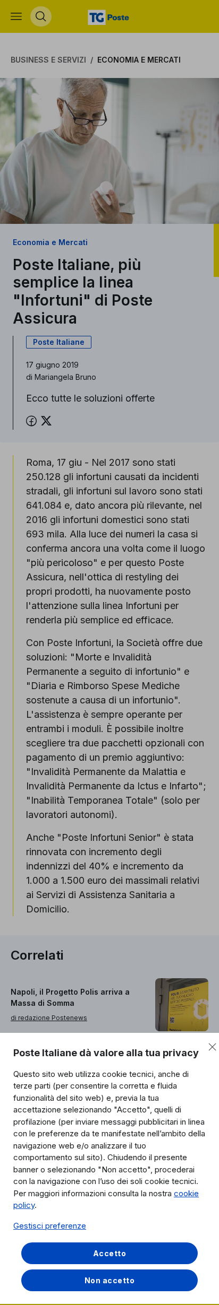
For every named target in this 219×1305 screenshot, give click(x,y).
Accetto (110, 1253)
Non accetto (110, 1280)
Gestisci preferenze (49, 1226)
